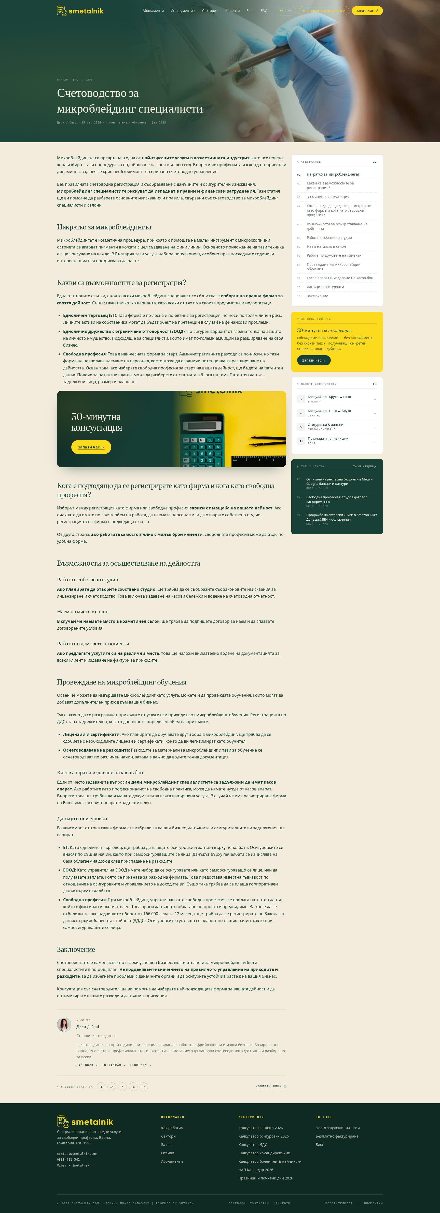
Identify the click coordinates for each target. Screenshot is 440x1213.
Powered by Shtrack (175, 1203)
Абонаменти (153, 10)
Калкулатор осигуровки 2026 (264, 1136)
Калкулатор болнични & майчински (270, 1161)
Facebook (237, 1203)
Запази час (365, 10)
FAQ (264, 10)
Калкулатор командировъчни (264, 1152)
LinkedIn (282, 1203)
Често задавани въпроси (338, 1127)
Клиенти (232, 10)
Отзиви (167, 1152)
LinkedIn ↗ (141, 1065)
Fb (101, 1086)
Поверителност (339, 1203)
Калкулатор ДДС (253, 1144)
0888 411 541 (68, 1159)
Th (143, 1086)
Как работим (172, 1127)
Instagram (259, 1203)
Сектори (209, 10)
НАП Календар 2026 (256, 1169)
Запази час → (91, 446)
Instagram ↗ (114, 1065)
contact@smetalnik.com (77, 1154)
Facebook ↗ (87, 1065)
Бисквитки (373, 1203)
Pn (133, 1086)
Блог (250, 10)
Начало (62, 79)
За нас (166, 1144)
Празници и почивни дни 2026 (266, 1178)
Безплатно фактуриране (326, 10)
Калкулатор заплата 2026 (261, 1127)
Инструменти (182, 10)
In (111, 1086)
